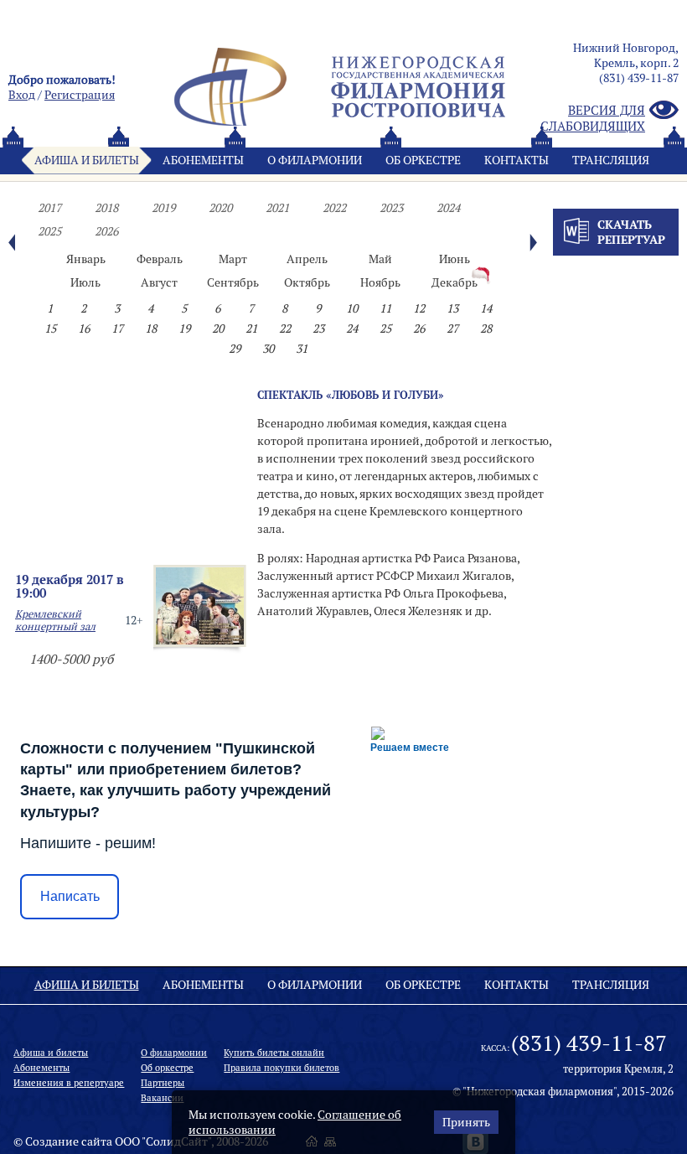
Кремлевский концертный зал (55, 620)
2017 (49, 207)
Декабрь (454, 282)
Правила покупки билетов (281, 1068)
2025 (49, 231)
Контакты (516, 160)
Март (233, 259)
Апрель (307, 259)
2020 (220, 207)
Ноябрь (380, 282)
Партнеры (162, 1083)
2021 (277, 207)
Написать (70, 896)
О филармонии (314, 160)
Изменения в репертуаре (68, 1083)
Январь (86, 259)
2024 (448, 207)
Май (380, 259)
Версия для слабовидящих (592, 118)
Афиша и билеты (86, 160)
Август (159, 282)
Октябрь (307, 282)
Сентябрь (233, 282)
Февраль (160, 259)
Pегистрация (79, 94)
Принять (466, 1122)
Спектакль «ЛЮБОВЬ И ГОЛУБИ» (350, 394)
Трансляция (610, 160)
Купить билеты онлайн (274, 1052)
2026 (106, 231)
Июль (85, 282)
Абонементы (203, 160)
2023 (391, 207)
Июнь (454, 259)
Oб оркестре (423, 160)
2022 (334, 207)
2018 (106, 207)
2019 (163, 207)
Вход (21, 94)
